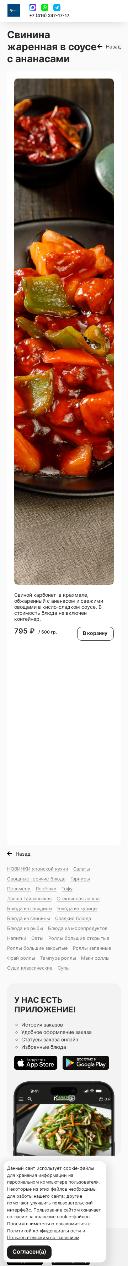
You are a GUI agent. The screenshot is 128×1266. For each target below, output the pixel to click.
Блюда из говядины (29, 908)
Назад (113, 47)
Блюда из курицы (77, 908)
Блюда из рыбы (25, 928)
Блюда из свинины (28, 918)
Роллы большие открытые (79, 938)
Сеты (37, 938)
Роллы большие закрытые (37, 948)
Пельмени (19, 888)
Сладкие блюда (73, 918)
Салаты (81, 869)
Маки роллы (95, 958)
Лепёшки (46, 888)
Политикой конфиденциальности (44, 1230)
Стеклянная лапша (78, 898)
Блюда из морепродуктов (77, 928)
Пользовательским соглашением (43, 1237)
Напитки (16, 938)
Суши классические (30, 968)
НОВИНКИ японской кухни (37, 869)
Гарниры (80, 878)
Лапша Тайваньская (29, 898)
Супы (64, 968)
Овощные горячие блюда (36, 878)
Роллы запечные (92, 948)
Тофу (67, 888)
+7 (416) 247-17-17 (49, 15)
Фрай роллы (21, 958)
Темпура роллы (58, 958)
